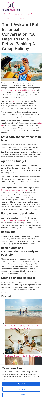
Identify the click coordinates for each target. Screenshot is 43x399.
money (33, 168)
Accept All (21, 384)
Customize (21, 389)
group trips (17, 101)
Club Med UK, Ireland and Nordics (14, 190)
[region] (21, 382)
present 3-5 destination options (13, 220)
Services (5, 18)
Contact (23, 18)
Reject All (21, 395)
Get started (19, 14)
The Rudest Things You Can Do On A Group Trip (23, 356)
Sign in (14, 18)
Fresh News (31, 14)
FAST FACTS (7, 14)
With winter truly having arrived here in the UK (18, 90)
